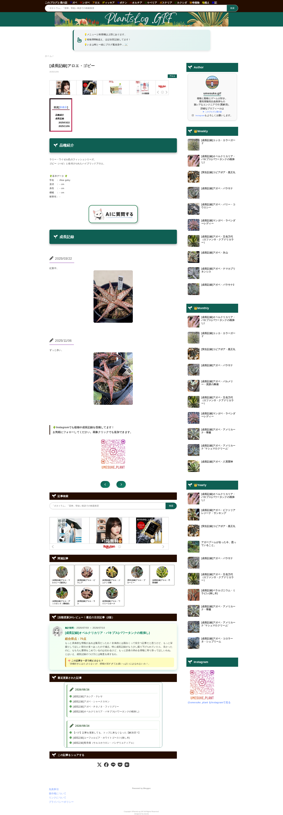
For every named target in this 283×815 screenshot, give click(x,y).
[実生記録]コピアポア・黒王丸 (218, 172)
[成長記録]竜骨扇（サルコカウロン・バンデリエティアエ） (104, 742)
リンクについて (57, 797)
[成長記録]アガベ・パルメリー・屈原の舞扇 (217, 383)
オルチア (136, 2)
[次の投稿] (105, 484)
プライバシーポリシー (61, 801)
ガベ (73, 2)
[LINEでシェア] (113, 764)
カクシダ (181, 2)
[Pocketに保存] (120, 764)
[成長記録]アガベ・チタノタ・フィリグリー (96, 706)
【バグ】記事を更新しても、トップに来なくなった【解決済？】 (107, 732)
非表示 (63, 107)
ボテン (122, 2)
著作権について (57, 793)
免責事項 (54, 789)
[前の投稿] (121, 484)
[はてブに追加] (127, 764)
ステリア (166, 2)
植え (206, 2)
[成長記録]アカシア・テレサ (88, 696)
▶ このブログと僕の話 (212, 112)
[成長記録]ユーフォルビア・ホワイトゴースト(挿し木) (101, 737)
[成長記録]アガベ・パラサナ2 (217, 284)
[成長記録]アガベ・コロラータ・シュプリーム (217, 640)
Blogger (146, 788)
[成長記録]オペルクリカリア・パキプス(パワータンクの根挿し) (107, 632)
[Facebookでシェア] (106, 764)
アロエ (172, 76)
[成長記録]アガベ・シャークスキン (91, 701)
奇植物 (195, 2)
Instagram (200, 115)
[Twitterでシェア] (99, 764)
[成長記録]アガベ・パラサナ (217, 188)
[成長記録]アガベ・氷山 (214, 252)
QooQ (146, 814)
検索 (232, 8)
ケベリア (151, 2)
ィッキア (108, 2)
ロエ (96, 2)
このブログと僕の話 (56, 2)
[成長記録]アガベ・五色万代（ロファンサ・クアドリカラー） (217, 239)
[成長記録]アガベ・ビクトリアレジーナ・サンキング (218, 511)
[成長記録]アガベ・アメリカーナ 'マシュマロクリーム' (218, 447)
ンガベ (85, 2)
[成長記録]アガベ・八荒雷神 (217, 461)
